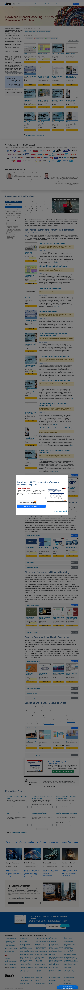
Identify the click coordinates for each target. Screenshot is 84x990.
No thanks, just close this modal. (60, 511)
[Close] (66, 477)
